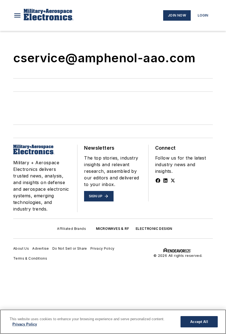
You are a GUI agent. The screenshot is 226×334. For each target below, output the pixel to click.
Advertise (40, 248)
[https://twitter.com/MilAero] (173, 180)
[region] (113, 321)
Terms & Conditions (30, 258)
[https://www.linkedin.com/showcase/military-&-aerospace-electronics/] (165, 180)
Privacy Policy (102, 248)
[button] (17, 15)
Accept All (199, 322)
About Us (21, 248)
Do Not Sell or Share (69, 248)
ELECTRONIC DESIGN (154, 229)
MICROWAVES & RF (112, 229)
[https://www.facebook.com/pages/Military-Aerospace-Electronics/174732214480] (158, 180)
